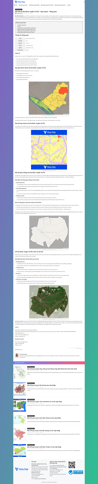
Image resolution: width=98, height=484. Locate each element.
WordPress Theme (50, 482)
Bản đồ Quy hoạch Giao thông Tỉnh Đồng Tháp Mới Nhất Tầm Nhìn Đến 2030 (52, 369)
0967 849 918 (54, 468)
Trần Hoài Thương (19, 13)
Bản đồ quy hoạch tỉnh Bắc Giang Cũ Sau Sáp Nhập (43, 430)
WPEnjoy (55, 482)
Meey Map (45, 482)
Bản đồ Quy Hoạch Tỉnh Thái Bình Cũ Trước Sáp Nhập (44, 401)
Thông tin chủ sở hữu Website (40, 478)
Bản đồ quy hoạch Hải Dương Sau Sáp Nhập (41, 385)
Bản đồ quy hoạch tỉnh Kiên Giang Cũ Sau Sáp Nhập (44, 418)
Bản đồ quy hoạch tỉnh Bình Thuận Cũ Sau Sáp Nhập (44, 447)
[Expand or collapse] (81, 23)
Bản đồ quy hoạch (19, 9)
